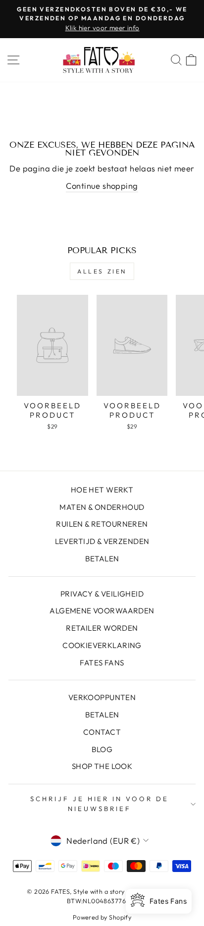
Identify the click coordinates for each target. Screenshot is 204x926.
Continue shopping (102, 185)
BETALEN (102, 558)
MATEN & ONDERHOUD (101, 507)
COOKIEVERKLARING (102, 645)
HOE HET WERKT (102, 489)
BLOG (102, 749)
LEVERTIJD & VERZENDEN (102, 541)
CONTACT (102, 732)
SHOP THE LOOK (102, 766)
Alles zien (102, 271)
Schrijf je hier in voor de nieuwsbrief (99, 804)
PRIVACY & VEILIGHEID (102, 594)
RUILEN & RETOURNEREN (102, 524)
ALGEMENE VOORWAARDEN (102, 610)
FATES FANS (102, 662)
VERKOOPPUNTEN (102, 697)
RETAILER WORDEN (102, 628)
